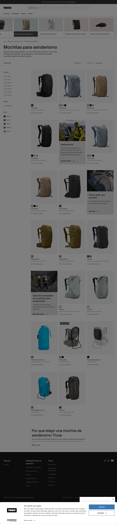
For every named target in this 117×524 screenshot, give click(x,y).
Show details (28, 520)
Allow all (101, 507)
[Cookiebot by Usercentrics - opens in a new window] (12, 520)
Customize (100, 513)
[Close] (113, 499)
